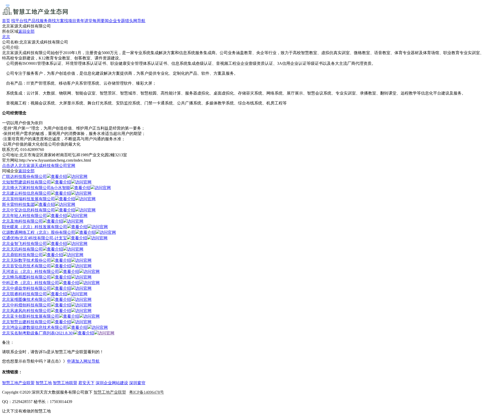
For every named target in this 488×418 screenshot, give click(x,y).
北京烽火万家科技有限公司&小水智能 (36, 187)
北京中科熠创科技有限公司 (26, 305)
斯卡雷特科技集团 (18, 204)
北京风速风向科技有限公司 (26, 310)
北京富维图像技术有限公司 (26, 299)
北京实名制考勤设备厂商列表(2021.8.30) (38, 333)
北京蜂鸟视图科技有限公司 (26, 277)
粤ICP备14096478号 (146, 392)
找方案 (58, 21)
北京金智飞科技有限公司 (24, 243)
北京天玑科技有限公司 (22, 249)
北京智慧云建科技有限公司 (26, 322)
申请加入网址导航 (83, 361)
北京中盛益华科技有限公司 (26, 288)
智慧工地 (44, 383)
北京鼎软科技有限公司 (22, 255)
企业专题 (117, 21)
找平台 (17, 21)
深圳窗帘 (137, 383)
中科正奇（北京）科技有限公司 (30, 283)
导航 (141, 21)
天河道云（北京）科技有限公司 (30, 271)
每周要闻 (101, 21)
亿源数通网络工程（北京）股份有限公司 (38, 232)
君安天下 (86, 383)
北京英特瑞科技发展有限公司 (28, 199)
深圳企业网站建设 (112, 383)
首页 (6, 21)
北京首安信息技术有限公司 (26, 266)
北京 (6, 37)
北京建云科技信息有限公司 (26, 193)
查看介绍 (59, 176)
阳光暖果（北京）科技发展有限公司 (34, 227)
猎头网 (131, 21)
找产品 (29, 21)
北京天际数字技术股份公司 (26, 260)
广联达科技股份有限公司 (24, 176)
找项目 (70, 21)
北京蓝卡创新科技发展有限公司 (30, 316)
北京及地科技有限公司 (22, 221)
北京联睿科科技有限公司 (24, 294)
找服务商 (44, 21)
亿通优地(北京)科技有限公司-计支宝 (34, 238)
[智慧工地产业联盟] (35, 16)
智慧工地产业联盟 (18, 383)
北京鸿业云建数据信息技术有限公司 (34, 327)
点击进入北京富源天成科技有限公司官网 (38, 165)
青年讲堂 (84, 21)
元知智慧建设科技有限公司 (26, 182)
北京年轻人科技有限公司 (24, 215)
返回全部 (26, 31)
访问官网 (79, 176)
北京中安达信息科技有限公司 (28, 210)
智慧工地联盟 (65, 383)
